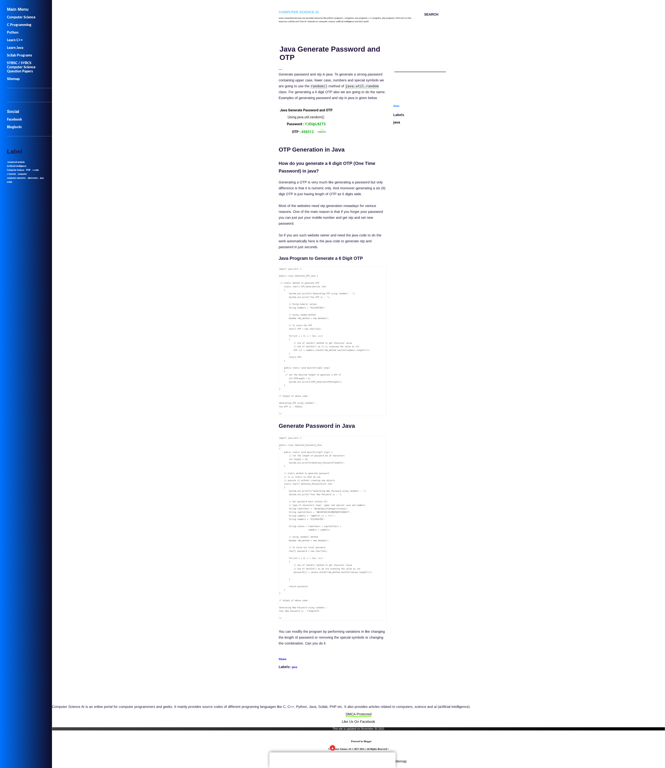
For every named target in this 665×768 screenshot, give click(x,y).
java (294, 667)
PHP (28, 170)
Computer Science (21, 17)
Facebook (14, 119)
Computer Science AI (299, 12)
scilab (9, 182)
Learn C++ (15, 40)
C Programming (19, 25)
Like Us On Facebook (358, 721)
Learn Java (15, 48)
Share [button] (282, 659)
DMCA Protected (358, 714)
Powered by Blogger (361, 741)
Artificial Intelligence (16, 166)
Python (12, 32)
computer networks (16, 178)
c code (36, 170)
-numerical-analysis (16, 162)
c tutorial (11, 174)
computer (22, 174)
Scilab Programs (19, 55)
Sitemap (400, 761)
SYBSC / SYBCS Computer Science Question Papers (21, 67)
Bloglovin (14, 127)
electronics (33, 178)
